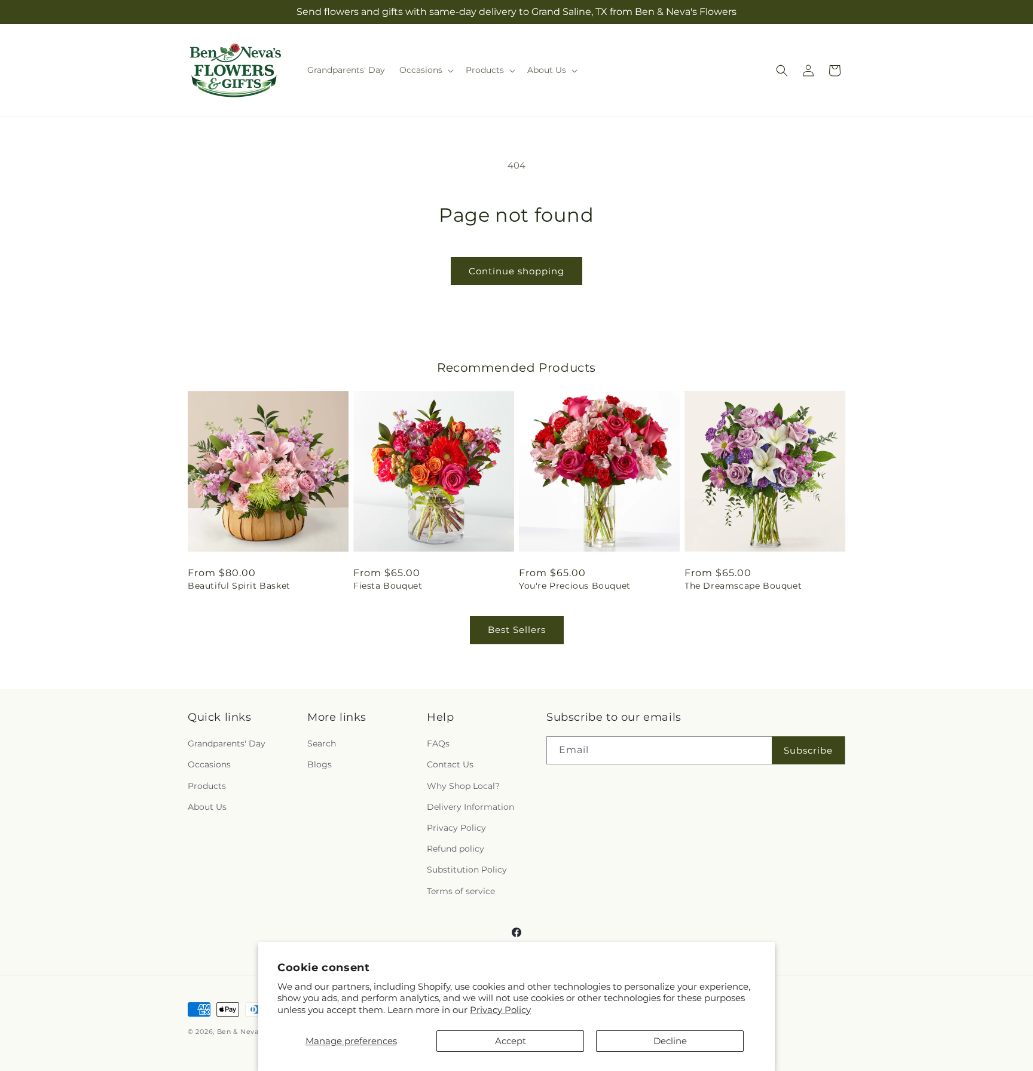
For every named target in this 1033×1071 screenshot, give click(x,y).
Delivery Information (470, 806)
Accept (510, 1040)
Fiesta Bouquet (387, 585)
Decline (670, 1040)
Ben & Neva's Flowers (256, 1031)
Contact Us (450, 764)
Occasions (209, 764)
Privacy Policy (500, 1009)
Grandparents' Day (226, 743)
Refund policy (455, 848)
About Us (207, 806)
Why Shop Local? (463, 786)
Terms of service (461, 891)
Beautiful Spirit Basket (239, 585)
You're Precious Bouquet (575, 585)
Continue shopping (516, 271)
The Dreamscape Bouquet (743, 585)
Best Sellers (517, 629)
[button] (425, 69)
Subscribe (808, 750)
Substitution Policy (467, 869)
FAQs (438, 743)
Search (321, 743)
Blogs (319, 764)
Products (207, 786)
